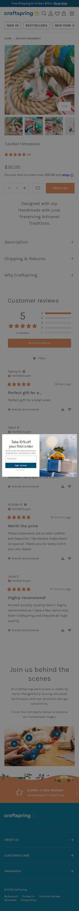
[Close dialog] (74, 437)
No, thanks (21, 470)
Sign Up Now (21, 465)
